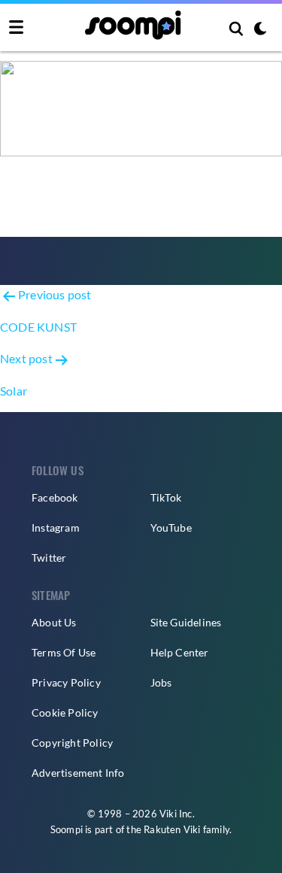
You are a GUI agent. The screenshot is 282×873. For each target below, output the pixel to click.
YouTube (171, 527)
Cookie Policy (65, 712)
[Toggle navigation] (16, 27)
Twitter (49, 557)
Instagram (56, 527)
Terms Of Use (64, 652)
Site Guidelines (186, 622)
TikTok (166, 497)
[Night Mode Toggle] (260, 30)
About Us (54, 622)
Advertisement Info (78, 772)
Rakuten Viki (172, 829)
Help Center (179, 652)
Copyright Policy (72, 742)
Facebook (55, 497)
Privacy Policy (66, 682)
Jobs (161, 682)
